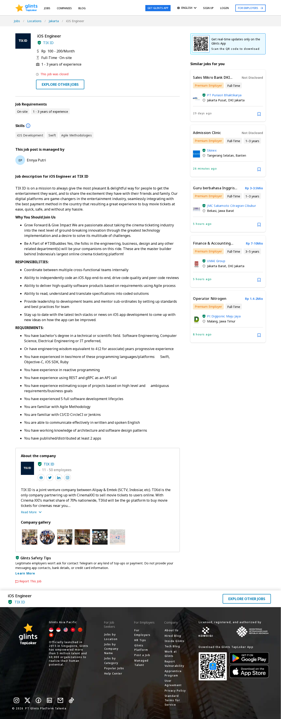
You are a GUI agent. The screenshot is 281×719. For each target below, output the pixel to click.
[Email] (60, 700)
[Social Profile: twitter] (50, 477)
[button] (39, 43)
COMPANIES (64, 8)
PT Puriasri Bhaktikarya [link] (224, 95)
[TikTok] (71, 700)
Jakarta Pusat (216, 100)
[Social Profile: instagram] (67, 477)
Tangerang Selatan (220, 155)
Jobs (47, 8)
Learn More (25, 573)
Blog (82, 8)
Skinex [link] (211, 150)
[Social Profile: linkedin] (58, 477)
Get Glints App (158, 8)
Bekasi (211, 211)
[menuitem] (186, 8)
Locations (34, 21)
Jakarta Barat (216, 266)
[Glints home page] (26, 8)
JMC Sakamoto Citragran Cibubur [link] (231, 206)
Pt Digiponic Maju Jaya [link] (224, 316)
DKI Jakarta (236, 100)
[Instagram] (16, 700)
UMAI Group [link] (216, 261)
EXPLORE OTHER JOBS (60, 84)
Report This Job (30, 581)
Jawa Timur (227, 321)
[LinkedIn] (49, 700)
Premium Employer (208, 85)
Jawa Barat (226, 211)
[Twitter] (27, 700)
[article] (228, 96)
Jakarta (54, 21)
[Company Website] (41, 477)
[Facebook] (38, 700)
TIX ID (48, 42)
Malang (212, 321)
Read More (29, 512)
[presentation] (26, 8)
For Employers (248, 8)
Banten (241, 155)
